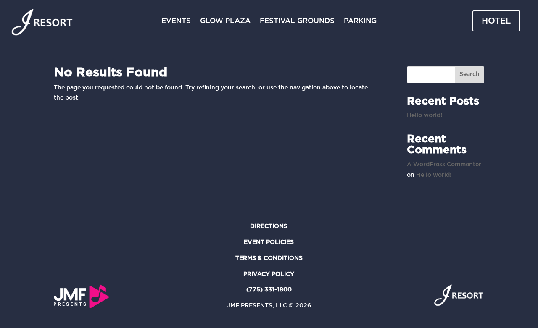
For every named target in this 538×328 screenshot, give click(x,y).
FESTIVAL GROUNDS (297, 21)
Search (469, 74)
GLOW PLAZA (225, 21)
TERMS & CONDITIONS (269, 258)
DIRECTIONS (268, 226)
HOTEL (496, 21)
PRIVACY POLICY (268, 274)
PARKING (360, 21)
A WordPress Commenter (444, 165)
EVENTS (176, 21)
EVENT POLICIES (269, 242)
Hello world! (424, 115)
